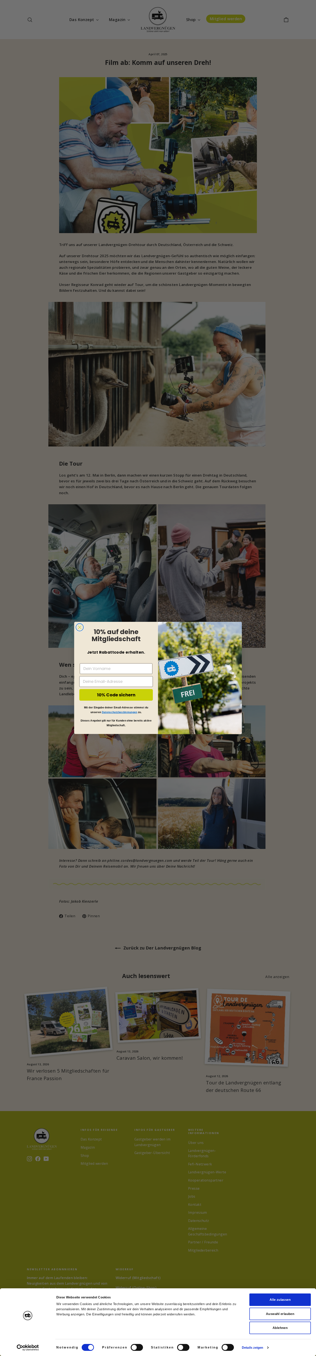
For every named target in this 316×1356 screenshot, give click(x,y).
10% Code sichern (116, 695)
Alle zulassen (280, 1299)
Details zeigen (252, 1347)
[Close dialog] (79, 627)
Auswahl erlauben (280, 1314)
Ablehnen (280, 1328)
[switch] (137, 1347)
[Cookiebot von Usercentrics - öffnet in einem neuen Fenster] (28, 1347)
